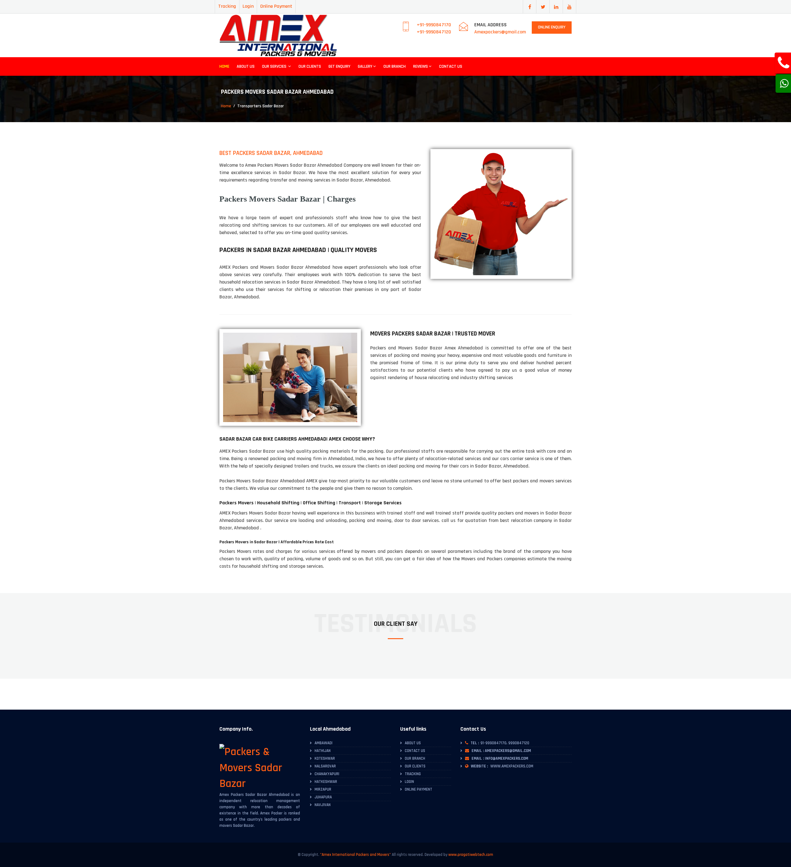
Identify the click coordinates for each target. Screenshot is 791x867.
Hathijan (323, 750)
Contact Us (450, 66)
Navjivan (323, 804)
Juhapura (323, 797)
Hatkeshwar (326, 781)
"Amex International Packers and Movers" (355, 854)
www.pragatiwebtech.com (470, 854)
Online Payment (276, 6)
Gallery (365, 66)
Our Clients (309, 66)
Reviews (420, 66)
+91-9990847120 (434, 32)
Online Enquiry (551, 27)
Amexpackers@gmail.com (500, 32)
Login (248, 6)
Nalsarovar (325, 766)
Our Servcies (274, 66)
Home (224, 66)
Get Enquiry (339, 66)
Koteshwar (325, 758)
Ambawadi (323, 743)
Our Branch (394, 66)
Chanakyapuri (327, 773)
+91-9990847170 (434, 25)
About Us (246, 66)
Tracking (227, 6)
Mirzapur (323, 789)
